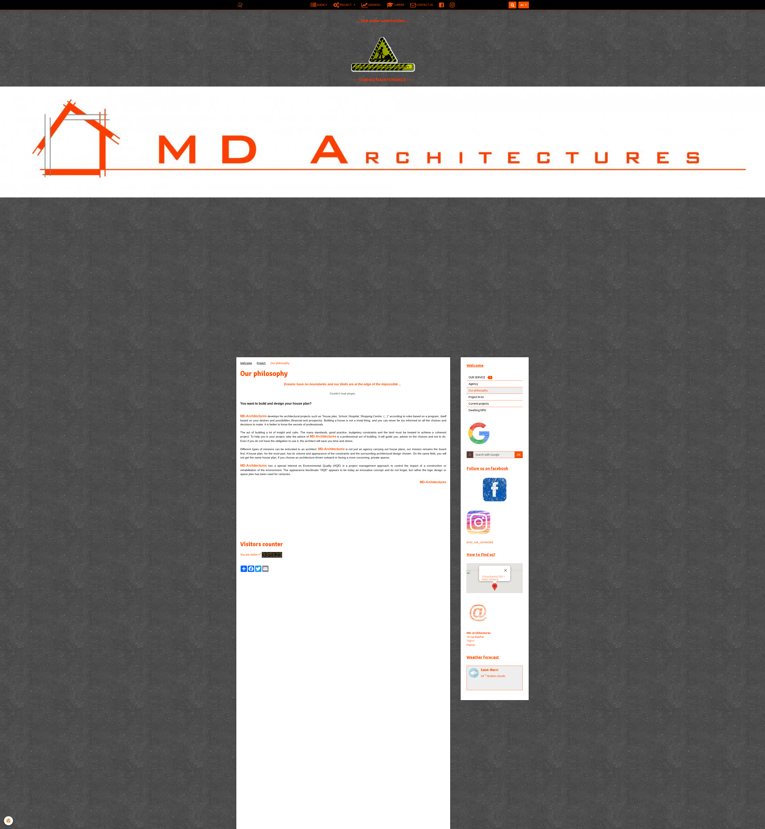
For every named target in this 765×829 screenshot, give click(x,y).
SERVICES (374, 4)
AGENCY (321, 4)
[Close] (505, 570)
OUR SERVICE (480, 377)
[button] (494, 587)
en (522, 5)
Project (261, 363)
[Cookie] (8, 820)
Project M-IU (476, 397)
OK (519, 454)
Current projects (479, 403)
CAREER (399, 4)
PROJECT (345, 4)
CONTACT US (424, 4)
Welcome (246, 363)
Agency (473, 383)
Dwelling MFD (477, 410)
